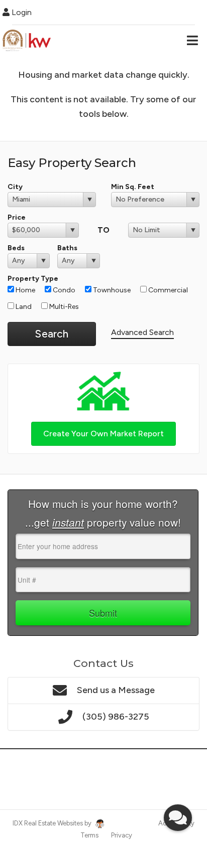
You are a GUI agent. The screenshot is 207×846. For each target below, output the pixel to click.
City (15, 187)
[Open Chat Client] (178, 817)
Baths (67, 248)
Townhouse (111, 290)
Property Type (33, 278)
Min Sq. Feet (132, 187)
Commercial (167, 290)
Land (23, 306)
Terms (89, 835)
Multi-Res (63, 306)
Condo (63, 290)
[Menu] (192, 40)
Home (24, 290)
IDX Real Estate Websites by (53, 823)
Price (17, 217)
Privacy (121, 835)
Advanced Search (142, 332)
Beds (16, 248)
